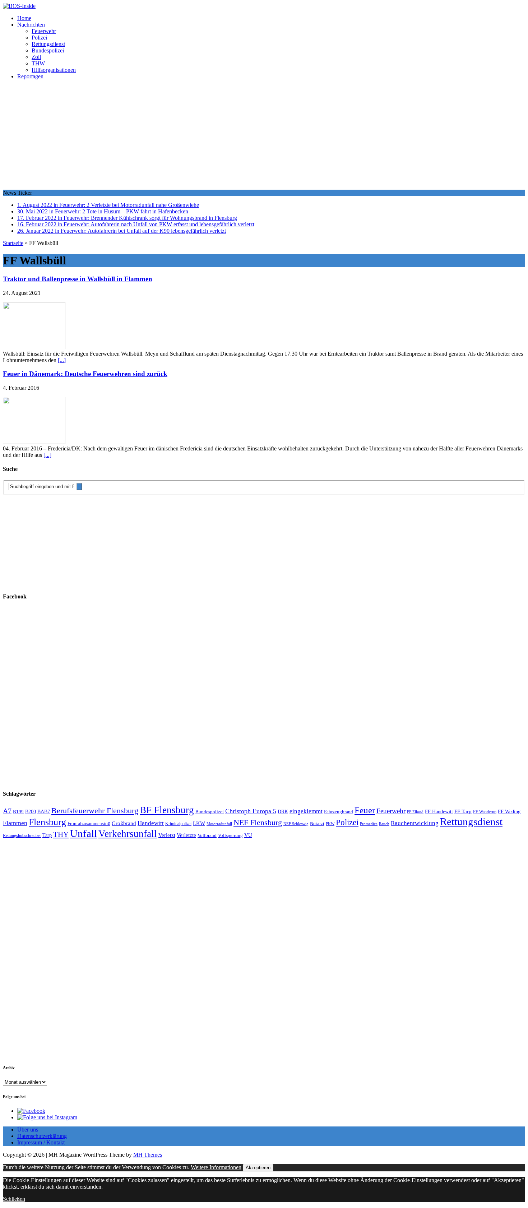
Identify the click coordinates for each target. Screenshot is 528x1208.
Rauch (384, 824)
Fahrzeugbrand (338, 811)
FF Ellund (415, 812)
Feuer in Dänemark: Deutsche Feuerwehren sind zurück (85, 374)
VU (248, 835)
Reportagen (30, 76)
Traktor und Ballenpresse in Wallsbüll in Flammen (77, 279)
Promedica (369, 823)
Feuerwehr (44, 31)
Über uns (27, 1129)
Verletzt (166, 835)
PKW (330, 823)
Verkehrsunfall (127, 833)
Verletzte (186, 835)
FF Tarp (463, 811)
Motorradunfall (219, 824)
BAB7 (43, 811)
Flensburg (47, 822)
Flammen (15, 823)
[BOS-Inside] (264, 6)
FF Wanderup (484, 812)
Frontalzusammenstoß (89, 823)
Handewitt (151, 823)
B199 (18, 811)
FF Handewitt (439, 811)
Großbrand (124, 823)
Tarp (47, 835)
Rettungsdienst (48, 44)
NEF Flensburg (257, 822)
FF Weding (509, 811)
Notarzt (317, 823)
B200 (30, 811)
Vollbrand (207, 835)
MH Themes (147, 1155)
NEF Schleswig (296, 824)
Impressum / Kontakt (41, 1142)
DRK (283, 811)
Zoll (36, 57)
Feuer (365, 810)
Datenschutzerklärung (42, 1136)
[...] (62, 360)
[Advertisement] (264, 135)
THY (61, 834)
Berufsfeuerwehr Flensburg (94, 810)
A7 (7, 811)
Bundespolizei (48, 50)
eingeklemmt (306, 811)
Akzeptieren (258, 1167)
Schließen (14, 1199)
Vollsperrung (230, 835)
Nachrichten (31, 25)
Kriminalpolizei (178, 823)
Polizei (39, 37)
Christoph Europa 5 (250, 811)
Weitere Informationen (216, 1167)
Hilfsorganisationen (54, 70)
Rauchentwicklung (415, 823)
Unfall (83, 833)
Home (24, 18)
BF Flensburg (167, 810)
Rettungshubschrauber (22, 835)
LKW (199, 823)
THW (38, 63)
